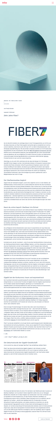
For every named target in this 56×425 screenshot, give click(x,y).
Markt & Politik (14, 100)
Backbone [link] (16, 296)
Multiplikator (7, 330)
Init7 (10, 100)
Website (13, 320)
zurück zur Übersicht (45, 419)
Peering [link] (25, 296)
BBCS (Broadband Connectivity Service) (40, 150)
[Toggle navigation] (53, 3)
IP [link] (40, 161)
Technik (20, 100)
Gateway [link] (46, 156)
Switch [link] (9, 294)
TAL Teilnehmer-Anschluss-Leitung (18, 251)
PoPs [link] (30, 391)
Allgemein (6, 100)
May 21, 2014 (23, 337)
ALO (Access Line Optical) (23, 248)
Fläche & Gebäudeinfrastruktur (30, 298)
